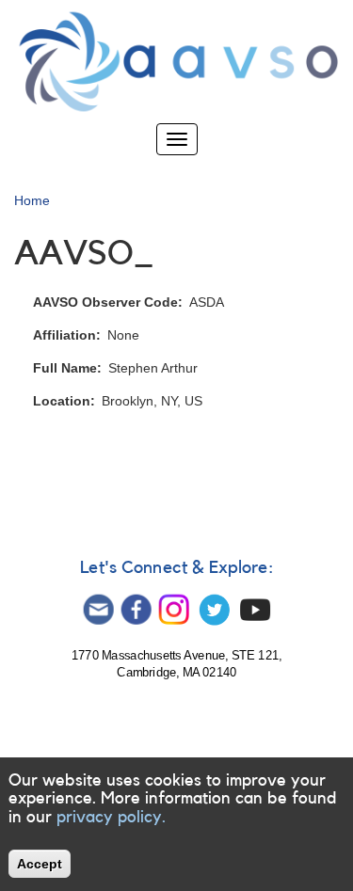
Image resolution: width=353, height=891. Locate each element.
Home (32, 200)
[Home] (176, 62)
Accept (39, 863)
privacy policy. (111, 816)
